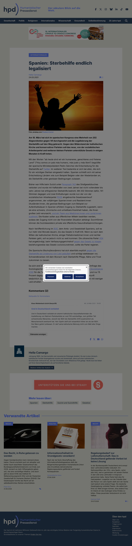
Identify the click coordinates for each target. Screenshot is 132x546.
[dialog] (66, 273)
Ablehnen (67, 277)
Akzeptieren (80, 277)
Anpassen (50, 277)
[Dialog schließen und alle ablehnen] (86, 266)
